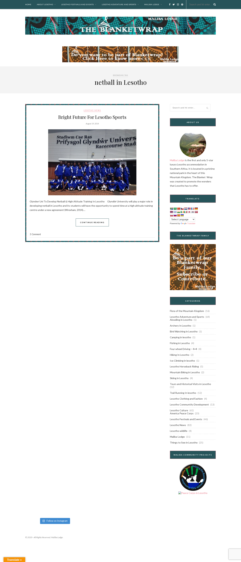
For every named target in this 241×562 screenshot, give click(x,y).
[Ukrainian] (182, 215)
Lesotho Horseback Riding (184, 366)
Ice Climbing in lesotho (182, 360)
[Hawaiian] (171, 212)
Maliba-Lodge (177, 436)
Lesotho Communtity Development (189, 404)
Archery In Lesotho (180, 325)
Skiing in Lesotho (179, 378)
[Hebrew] (175, 212)
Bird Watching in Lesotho (184, 331)
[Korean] (192, 212)
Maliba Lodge (151, 4)
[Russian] (175, 215)
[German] (196, 208)
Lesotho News (92, 110)
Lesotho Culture (179, 410)
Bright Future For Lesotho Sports (92, 117)
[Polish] (171, 215)
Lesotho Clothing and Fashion (186, 398)
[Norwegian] (196, 212)
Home (28, 4)
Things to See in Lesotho (184, 442)
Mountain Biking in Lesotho (185, 372)
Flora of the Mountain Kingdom (187, 310)
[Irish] (182, 212)
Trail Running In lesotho (183, 392)
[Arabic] (175, 208)
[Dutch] (185, 208)
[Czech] (182, 208)
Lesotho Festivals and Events (77, 4)
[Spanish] (178, 215)
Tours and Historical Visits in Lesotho (190, 383)
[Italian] (185, 212)
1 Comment (35, 234)
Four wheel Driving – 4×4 (183, 348)
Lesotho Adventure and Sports (119, 4)
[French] (192, 208)
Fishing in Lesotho (180, 343)
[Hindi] (178, 212)
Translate (191, 223)
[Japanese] (189, 212)
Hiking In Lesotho (179, 354)
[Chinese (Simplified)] (178, 208)
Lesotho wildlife (178, 430)
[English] (189, 208)
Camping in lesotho (180, 337)
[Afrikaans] (171, 208)
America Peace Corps (182, 413)
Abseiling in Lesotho (181, 319)
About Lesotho (45, 4)
